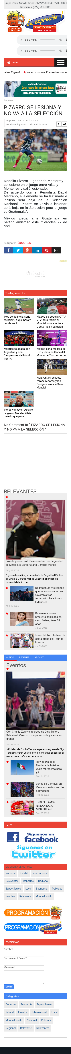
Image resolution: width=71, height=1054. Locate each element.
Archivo (39, 657)
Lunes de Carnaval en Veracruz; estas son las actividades (50, 787)
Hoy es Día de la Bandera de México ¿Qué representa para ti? (49, 767)
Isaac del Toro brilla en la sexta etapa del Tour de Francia (50, 639)
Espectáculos (13, 888)
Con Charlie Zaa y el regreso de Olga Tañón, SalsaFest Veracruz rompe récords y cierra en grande (34, 735)
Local (28, 888)
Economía (42, 888)
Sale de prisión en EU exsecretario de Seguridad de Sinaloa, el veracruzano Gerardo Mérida (34, 563)
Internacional (40, 873)
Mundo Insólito (44, 896)
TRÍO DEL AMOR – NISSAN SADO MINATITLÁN (47, 806)
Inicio (15, 62)
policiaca (57, 888)
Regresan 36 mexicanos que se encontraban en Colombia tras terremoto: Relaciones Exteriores (49, 595)
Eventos (10, 896)
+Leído (10, 657)
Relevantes (12, 880)
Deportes (8, 100)
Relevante (25, 896)
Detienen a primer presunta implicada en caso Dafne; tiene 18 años (48, 619)
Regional (43, 880)
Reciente (24, 657)
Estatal (24, 873)
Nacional (10, 873)
